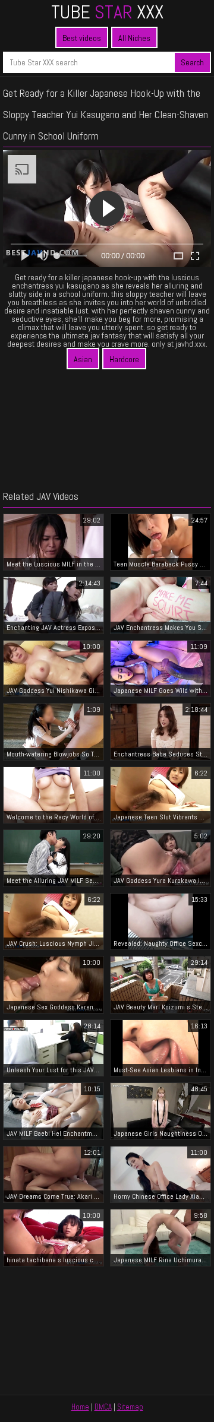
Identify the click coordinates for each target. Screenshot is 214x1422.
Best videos (81, 38)
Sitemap (130, 1407)
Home (80, 1407)
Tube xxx (107, 12)
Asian (83, 359)
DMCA (103, 1407)
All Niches (134, 38)
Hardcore (124, 359)
